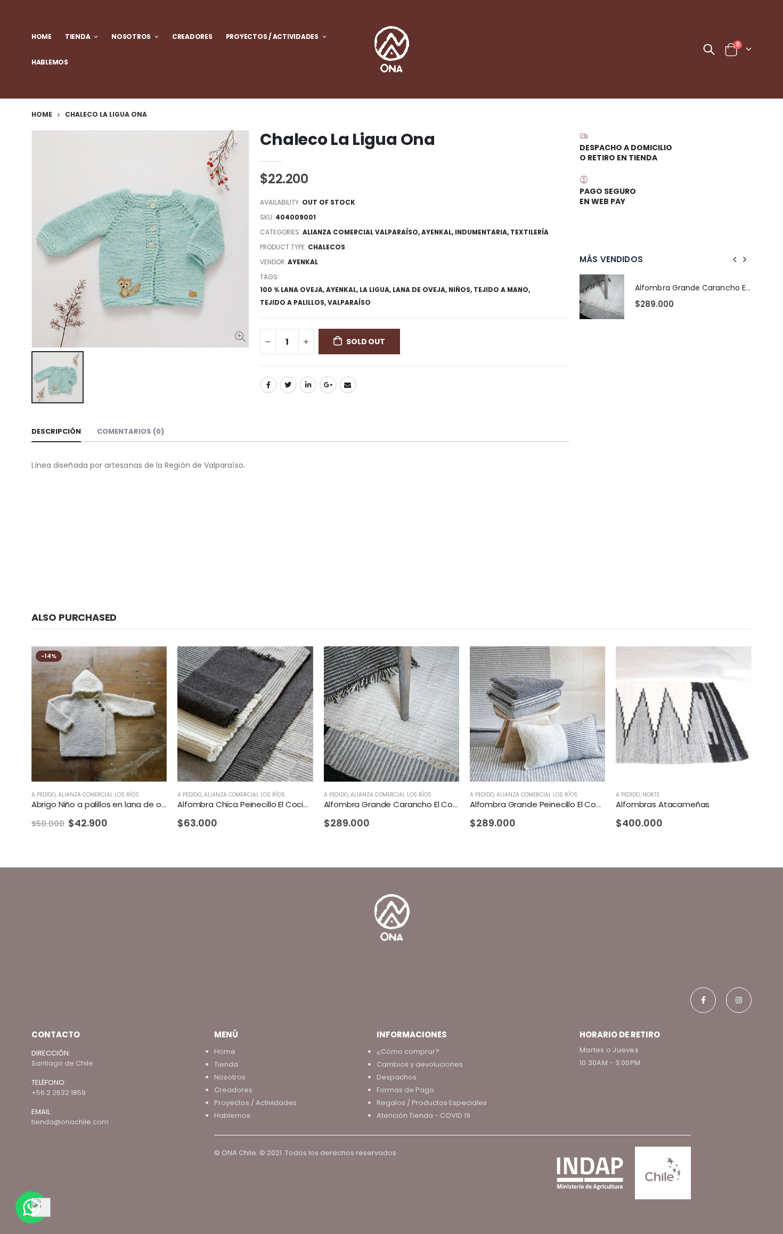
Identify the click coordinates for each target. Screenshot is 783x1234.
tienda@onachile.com (70, 1122)
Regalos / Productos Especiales (432, 1103)
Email (347, 384)
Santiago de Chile (62, 1063)
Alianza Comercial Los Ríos (98, 795)
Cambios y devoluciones (420, 1064)
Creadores (233, 1090)
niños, (461, 289)
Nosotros (230, 1077)
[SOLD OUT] (149, 663)
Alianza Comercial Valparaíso (360, 232)
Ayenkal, (343, 289)
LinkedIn (307, 384)
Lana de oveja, (420, 289)
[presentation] (735, 259)
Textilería (529, 232)
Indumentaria (481, 232)
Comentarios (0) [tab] (130, 431)
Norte (650, 795)
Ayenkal (436, 232)
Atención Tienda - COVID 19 (423, 1115)
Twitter (288, 384)
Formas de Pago (405, 1090)
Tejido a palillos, (294, 302)
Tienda (226, 1064)
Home (41, 114)
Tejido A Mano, (503, 289)
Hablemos (232, 1115)
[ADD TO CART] (295, 663)
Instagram (739, 1000)
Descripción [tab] (56, 431)
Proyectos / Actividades (255, 1103)
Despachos (397, 1077)
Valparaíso (349, 302)
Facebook (268, 384)
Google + (328, 384)
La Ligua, (376, 289)
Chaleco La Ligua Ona (347, 139)
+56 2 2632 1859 (58, 1092)
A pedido (43, 795)
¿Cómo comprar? (408, 1051)
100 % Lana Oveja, (293, 289)
